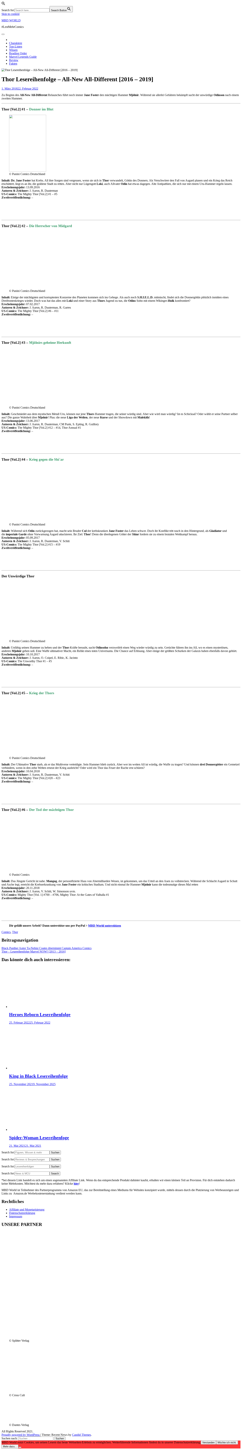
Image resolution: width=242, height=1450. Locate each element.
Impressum (15, 1216)
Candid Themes (81, 1434)
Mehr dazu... (10, 1446)
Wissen (13, 50)
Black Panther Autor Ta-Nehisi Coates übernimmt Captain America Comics (47, 948)
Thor (15, 932)
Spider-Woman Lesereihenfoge (39, 1137)
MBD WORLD (11, 20)
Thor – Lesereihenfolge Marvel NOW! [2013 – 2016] (34, 951)
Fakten (13, 63)
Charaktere (15, 43)
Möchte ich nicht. (227, 1442)
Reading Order (18, 53)
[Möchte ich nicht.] (19, 1447)
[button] (3, 4)
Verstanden (208, 1442)
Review (13, 60)
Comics (6, 932)
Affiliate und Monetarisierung (26, 1209)
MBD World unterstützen (104, 925)
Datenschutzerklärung (22, 1213)
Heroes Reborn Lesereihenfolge (40, 1014)
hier (76, 1183)
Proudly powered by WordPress (21, 1434)
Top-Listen (15, 46)
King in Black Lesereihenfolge (38, 1076)
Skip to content (10, 14)
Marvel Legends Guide (23, 56)
